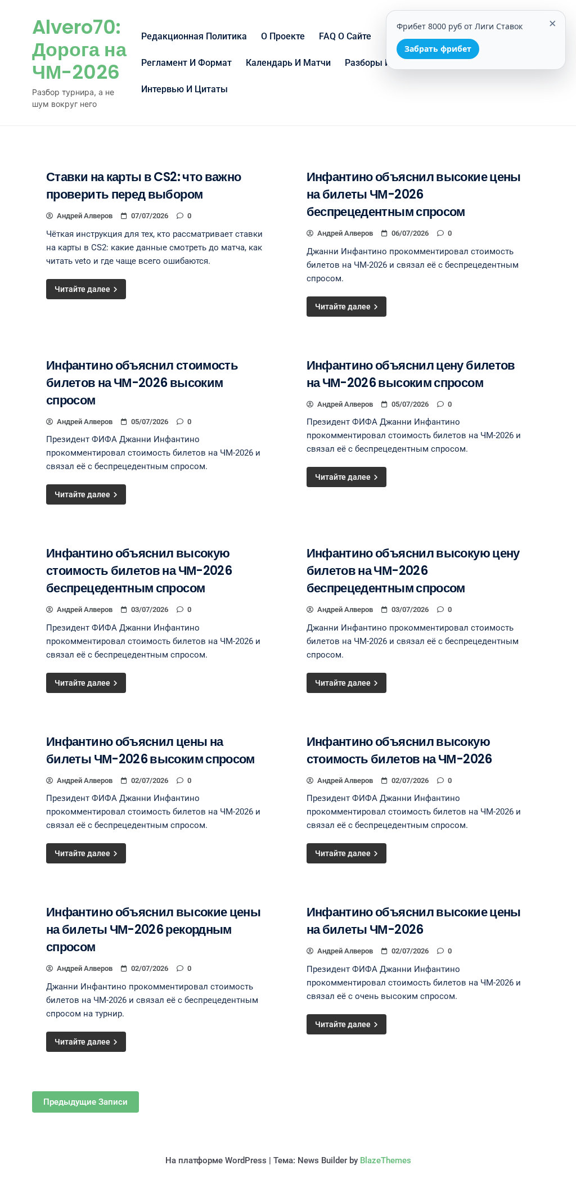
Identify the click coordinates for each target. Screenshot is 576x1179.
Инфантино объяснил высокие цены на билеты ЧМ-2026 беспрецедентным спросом (414, 194)
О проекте (283, 36)
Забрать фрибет (437, 48)
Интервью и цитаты (184, 89)
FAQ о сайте (345, 36)
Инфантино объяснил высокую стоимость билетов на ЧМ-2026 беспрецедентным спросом (139, 570)
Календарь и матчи (288, 62)
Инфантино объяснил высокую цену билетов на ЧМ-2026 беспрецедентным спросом (413, 570)
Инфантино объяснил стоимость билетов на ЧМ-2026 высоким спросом (142, 383)
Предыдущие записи (85, 1102)
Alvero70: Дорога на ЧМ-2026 (79, 50)
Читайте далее (83, 289)
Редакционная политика (194, 36)
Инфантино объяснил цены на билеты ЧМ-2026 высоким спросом (150, 750)
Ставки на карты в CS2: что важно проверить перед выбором (143, 185)
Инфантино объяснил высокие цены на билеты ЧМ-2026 (414, 920)
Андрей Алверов (84, 216)
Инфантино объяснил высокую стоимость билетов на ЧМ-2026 (399, 750)
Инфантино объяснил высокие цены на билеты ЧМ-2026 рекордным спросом (153, 929)
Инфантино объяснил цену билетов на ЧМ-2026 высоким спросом (411, 374)
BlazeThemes (385, 1160)
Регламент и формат (186, 62)
